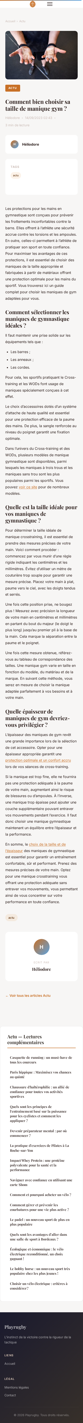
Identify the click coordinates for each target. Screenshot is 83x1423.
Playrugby (15, 1327)
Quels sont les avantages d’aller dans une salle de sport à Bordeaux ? (38, 1236)
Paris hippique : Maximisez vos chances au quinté (40, 1074)
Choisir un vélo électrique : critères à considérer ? (39, 1285)
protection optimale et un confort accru (38, 760)
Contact (10, 1395)
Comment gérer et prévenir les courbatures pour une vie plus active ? (39, 1207)
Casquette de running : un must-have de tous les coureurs (41, 1059)
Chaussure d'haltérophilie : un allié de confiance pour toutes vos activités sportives (39, 1092)
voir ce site (28, 487)
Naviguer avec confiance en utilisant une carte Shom (41, 1182)
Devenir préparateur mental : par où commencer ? (38, 1133)
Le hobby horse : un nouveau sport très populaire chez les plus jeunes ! (40, 1271)
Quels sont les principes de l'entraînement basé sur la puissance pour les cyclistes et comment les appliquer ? (38, 1113)
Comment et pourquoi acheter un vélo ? (40, 1194)
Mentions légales (16, 1387)
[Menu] (49, 4)
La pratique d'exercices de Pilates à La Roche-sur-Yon (39, 1147)
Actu (22, 21)
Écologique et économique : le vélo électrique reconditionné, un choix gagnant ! (36, 1254)
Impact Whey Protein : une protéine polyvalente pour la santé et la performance (37, 1165)
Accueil (10, 21)
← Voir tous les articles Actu (27, 995)
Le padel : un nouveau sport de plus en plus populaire (39, 1221)
